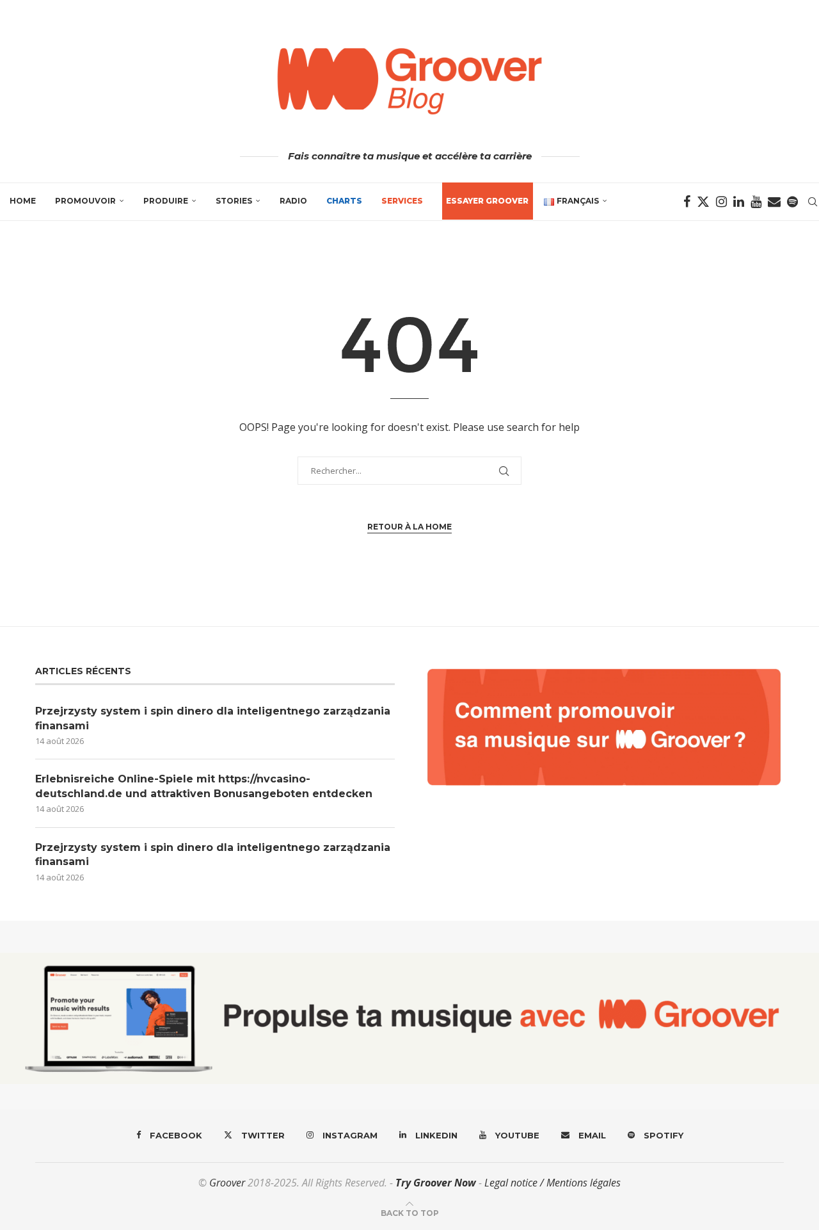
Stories (234, 201)
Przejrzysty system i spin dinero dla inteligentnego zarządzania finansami (212, 718)
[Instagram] (721, 201)
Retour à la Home (409, 526)
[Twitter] (703, 201)
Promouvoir (85, 201)
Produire (165, 201)
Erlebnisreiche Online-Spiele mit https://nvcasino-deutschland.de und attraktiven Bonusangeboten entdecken (203, 786)
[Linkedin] (738, 201)
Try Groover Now (435, 1183)
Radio (293, 201)
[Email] (774, 201)
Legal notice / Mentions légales (552, 1183)
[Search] (812, 201)
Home (23, 201)
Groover (227, 1183)
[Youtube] (756, 201)
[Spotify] (792, 201)
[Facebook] (686, 201)
